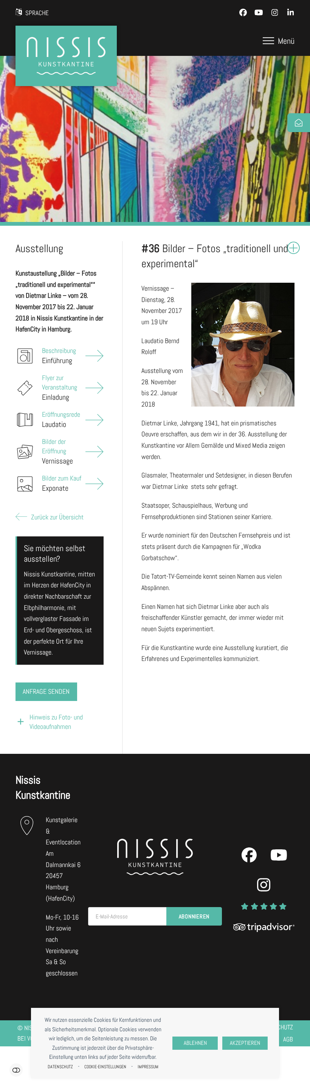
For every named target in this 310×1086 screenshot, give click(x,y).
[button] (278, 41)
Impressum (148, 1067)
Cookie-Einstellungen (105, 1067)
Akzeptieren (245, 1043)
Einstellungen (16, 1070)
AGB (288, 1039)
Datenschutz (60, 1067)
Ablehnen (195, 1043)
